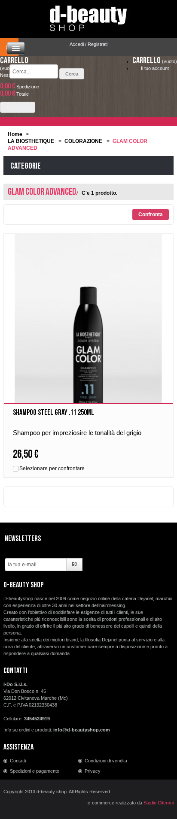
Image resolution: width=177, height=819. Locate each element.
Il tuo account (155, 68)
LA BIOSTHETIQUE (31, 141)
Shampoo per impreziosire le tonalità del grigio (77, 432)
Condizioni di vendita (106, 760)
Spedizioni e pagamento (34, 771)
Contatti (18, 760)
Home (15, 134)
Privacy (93, 771)
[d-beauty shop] (89, 15)
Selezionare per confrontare (52, 468)
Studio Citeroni (158, 802)
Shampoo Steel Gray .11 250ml (53, 412)
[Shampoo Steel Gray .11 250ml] (88, 335)
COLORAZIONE (83, 141)
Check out (17, 107)
